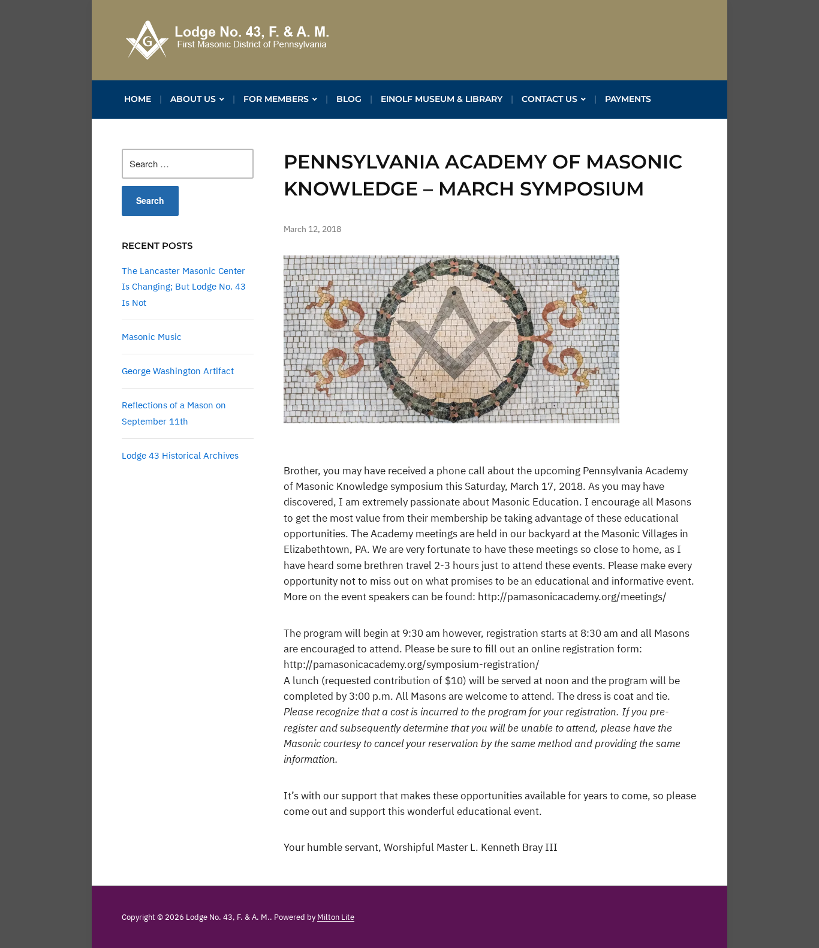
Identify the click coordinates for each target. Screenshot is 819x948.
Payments (628, 99)
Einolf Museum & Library (441, 99)
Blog (349, 99)
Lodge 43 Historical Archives (180, 455)
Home (137, 99)
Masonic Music (152, 336)
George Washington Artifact (178, 371)
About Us (193, 99)
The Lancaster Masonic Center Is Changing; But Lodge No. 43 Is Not (184, 286)
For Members (276, 99)
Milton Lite (335, 917)
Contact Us (549, 99)
